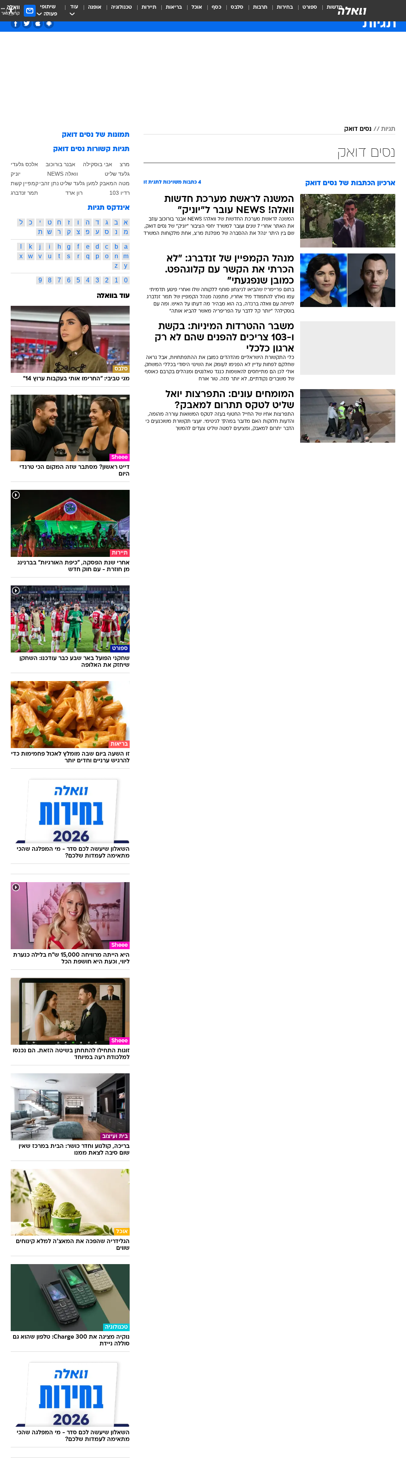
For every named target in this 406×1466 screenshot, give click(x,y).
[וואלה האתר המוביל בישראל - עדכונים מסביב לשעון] (352, 11)
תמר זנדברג (24, 193)
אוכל (197, 7)
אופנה (95, 7)
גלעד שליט (117, 174)
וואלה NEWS (62, 174)
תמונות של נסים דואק (96, 135)
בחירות (285, 7)
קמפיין (30, 183)
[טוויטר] (27, 24)
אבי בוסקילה (97, 164)
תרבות (260, 7)
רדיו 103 (119, 193)
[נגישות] (11, 10)
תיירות (149, 7)
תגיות (388, 129)
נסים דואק (358, 129)
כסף (216, 7)
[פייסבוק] (16, 24)
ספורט (310, 7)
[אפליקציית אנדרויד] (49, 24)
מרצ (125, 164)
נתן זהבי (49, 183)
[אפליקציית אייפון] (38, 24)
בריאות (174, 7)
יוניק (16, 174)
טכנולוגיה (121, 7)
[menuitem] (305, 11)
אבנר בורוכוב (60, 164)
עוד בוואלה (113, 296)
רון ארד (73, 193)
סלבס (237, 7)
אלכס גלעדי (24, 164)
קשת (16, 183)
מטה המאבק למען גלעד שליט (95, 183)
